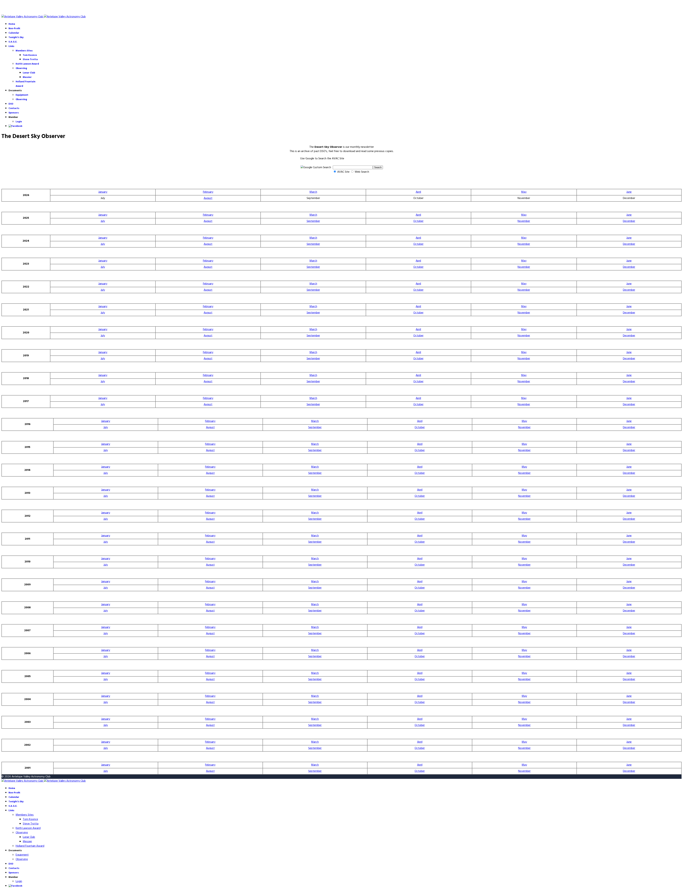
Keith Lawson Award (27, 64)
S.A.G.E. (13, 42)
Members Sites (24, 51)
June (629, 192)
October (418, 221)
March (313, 192)
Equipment (22, 95)
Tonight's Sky (16, 37)
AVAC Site (343, 172)
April (418, 192)
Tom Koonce (30, 55)
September (313, 221)
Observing (21, 68)
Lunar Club (29, 73)
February (208, 192)
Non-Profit (14, 28)
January (102, 192)
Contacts (14, 108)
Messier (27, 77)
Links (11, 46)
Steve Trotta (30, 59)
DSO (11, 104)
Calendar (14, 33)
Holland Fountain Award (30, 846)
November (524, 221)
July (103, 221)
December (629, 221)
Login (19, 122)
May (523, 192)
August (208, 198)
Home (12, 24)
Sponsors (14, 113)
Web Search (361, 172)
